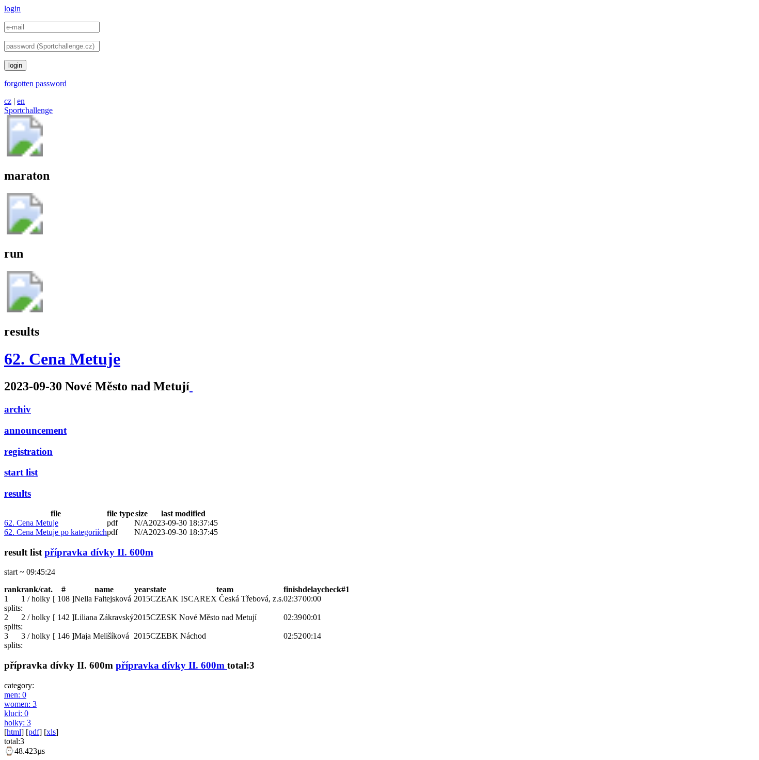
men (15, 694)
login (12, 8)
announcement (35, 430)
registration (28, 451)
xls (51, 731)
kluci (16, 713)
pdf (33, 731)
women (20, 704)
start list (21, 472)
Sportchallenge (28, 110)
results (17, 493)
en (21, 101)
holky (17, 722)
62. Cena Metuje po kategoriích (55, 532)
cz (7, 101)
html (14, 731)
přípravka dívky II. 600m (98, 552)
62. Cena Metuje (62, 359)
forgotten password (35, 83)
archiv (17, 409)
